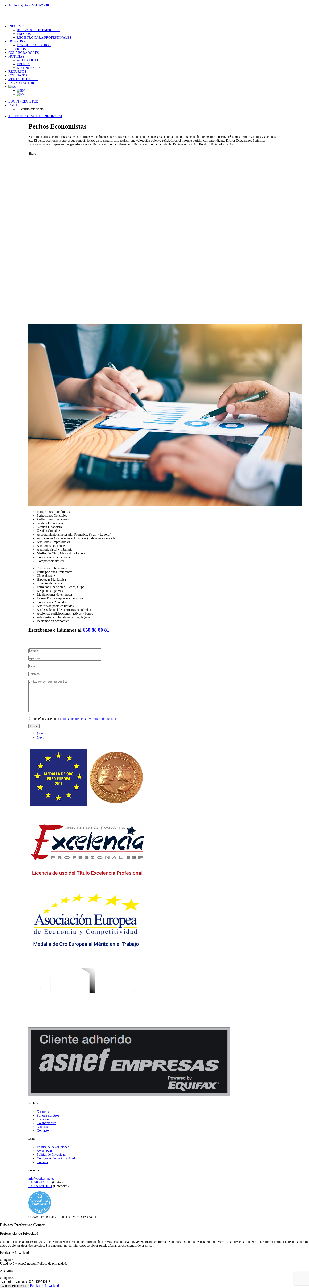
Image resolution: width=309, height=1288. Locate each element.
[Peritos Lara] (154, 16)
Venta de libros (23, 79)
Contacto (17, 75)
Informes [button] (17, 26)
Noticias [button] (16, 56)
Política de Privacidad (51, 1154)
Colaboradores (23, 52)
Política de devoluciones (53, 1147)
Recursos (17, 71)
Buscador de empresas (38, 30)
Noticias (42, 1127)
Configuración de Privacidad (56, 1158)
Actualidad (28, 60)
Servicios (17, 49)
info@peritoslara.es (41, 1178)
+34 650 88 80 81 (40, 1186)
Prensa (23, 64)
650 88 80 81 (96, 630)
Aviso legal (44, 1150)
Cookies (42, 1162)
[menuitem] (158, 5)
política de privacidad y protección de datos (88, 718)
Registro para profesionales (44, 37)
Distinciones (28, 68)
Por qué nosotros (34, 45)
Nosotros (17, 41)
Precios (24, 34)
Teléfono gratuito (28, 5)
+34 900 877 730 (39, 1182)
